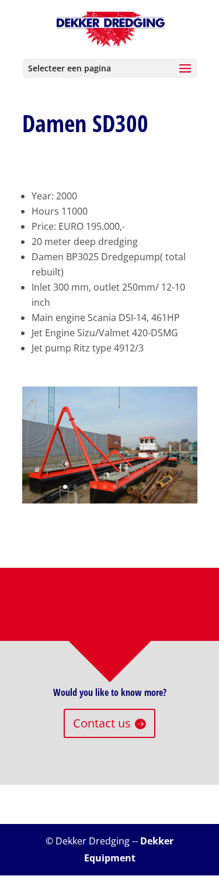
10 (154, 487)
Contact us (102, 723)
